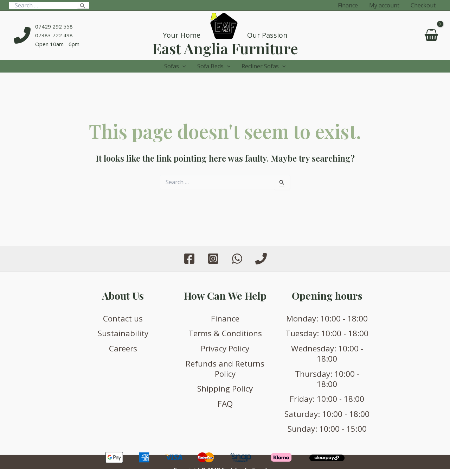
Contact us (123, 318)
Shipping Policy (225, 388)
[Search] (82, 5)
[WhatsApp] (237, 258)
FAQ (225, 403)
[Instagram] (213, 258)
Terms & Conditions (225, 333)
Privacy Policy (225, 348)
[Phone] (261, 258)
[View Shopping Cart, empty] (431, 35)
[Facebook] (189, 258)
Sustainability (123, 333)
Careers (123, 348)
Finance (225, 318)
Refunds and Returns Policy (225, 368)
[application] (182, 66)
